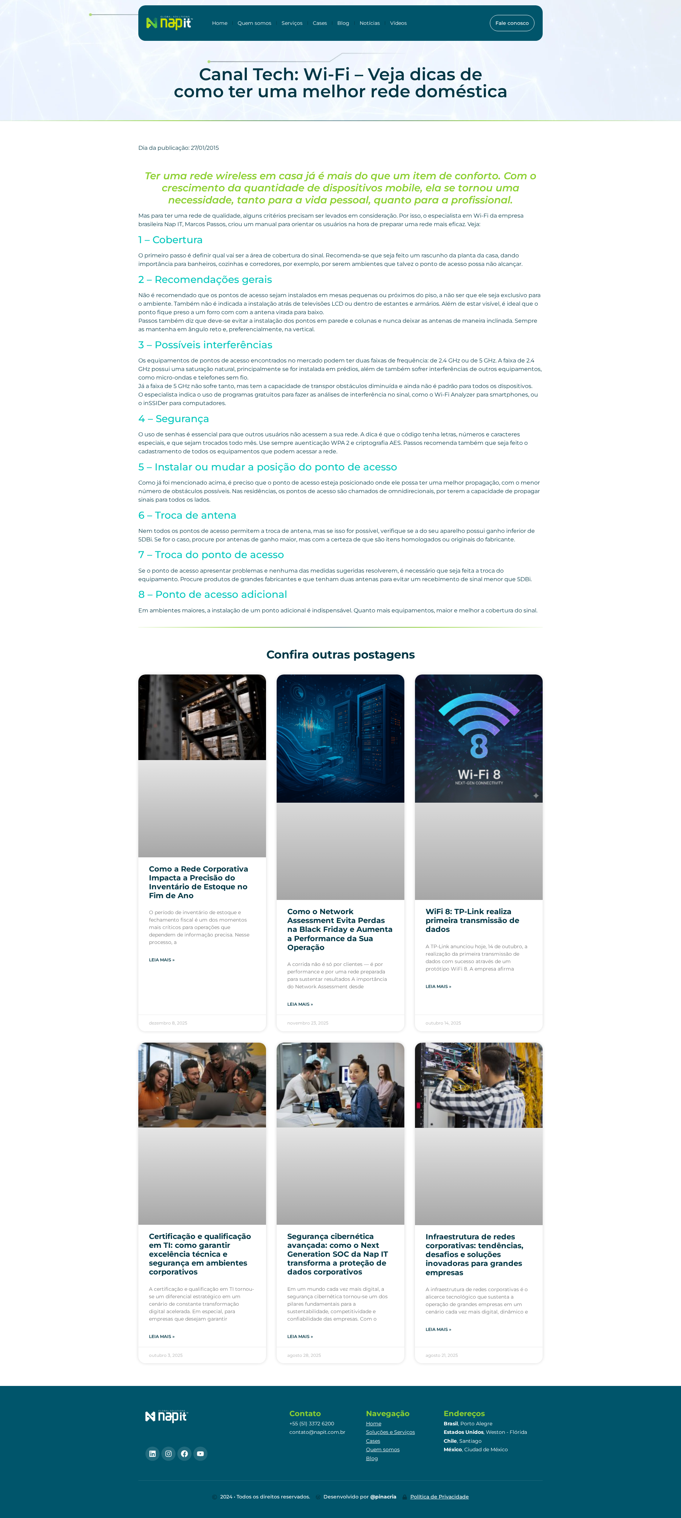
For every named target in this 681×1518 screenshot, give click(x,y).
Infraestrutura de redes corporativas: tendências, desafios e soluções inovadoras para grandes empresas (475, 1254)
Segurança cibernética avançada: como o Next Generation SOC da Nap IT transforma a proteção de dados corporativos (337, 1254)
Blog (343, 23)
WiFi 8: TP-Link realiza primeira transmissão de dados (472, 920)
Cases (320, 23)
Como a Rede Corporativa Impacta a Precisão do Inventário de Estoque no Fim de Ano (198, 882)
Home (219, 23)
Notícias (370, 23)
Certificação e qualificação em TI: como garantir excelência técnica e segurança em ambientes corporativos (200, 1254)
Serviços (292, 23)
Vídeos (398, 23)
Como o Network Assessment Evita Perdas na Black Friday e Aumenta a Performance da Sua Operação (340, 929)
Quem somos (254, 23)
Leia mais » (162, 959)
